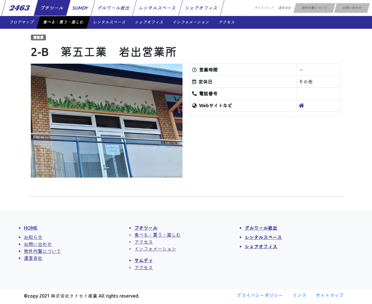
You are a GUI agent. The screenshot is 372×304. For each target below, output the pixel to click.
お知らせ (33, 237)
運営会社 (284, 8)
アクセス (226, 22)
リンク (299, 295)
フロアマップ (21, 22)
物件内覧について (314, 8)
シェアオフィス (202, 7)
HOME (30, 227)
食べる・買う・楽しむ (63, 22)
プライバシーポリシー (260, 295)
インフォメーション (191, 22)
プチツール (52, 7)
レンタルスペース (157, 7)
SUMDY (80, 7)
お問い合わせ (352, 8)
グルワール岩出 (114, 7)
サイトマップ (264, 8)
